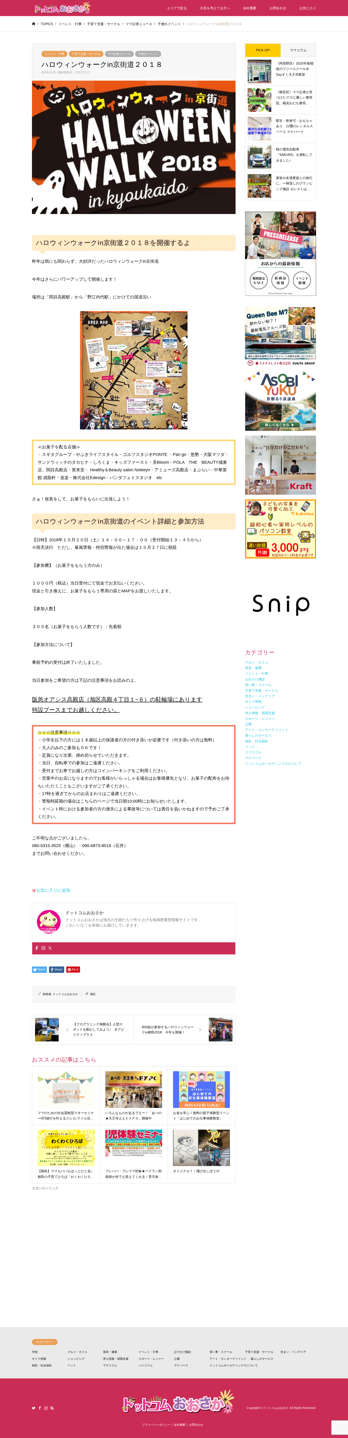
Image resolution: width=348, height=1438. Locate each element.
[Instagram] (43, 948)
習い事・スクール (221, 1352)
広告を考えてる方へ (215, 8)
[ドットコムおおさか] (61, 8)
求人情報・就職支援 (116, 1358)
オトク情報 (39, 1358)
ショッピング (76, 1358)
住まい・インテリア (293, 1352)
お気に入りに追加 (53, 890)
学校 (35, 1352)
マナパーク (181, 1365)
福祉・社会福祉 (42, 1365)
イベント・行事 (54, 54)
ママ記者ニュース (119, 54)
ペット (71, 1365)
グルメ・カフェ (77, 1352)
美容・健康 (110, 1352)
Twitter (33, 1408)
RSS (52, 1408)
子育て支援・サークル (86, 54)
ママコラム (298, 50)
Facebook (39, 1408)
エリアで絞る (177, 8)
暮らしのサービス (262, 1358)
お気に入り (307, 8)
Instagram (46, 1408)
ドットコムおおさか (65, 994)
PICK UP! (263, 50)
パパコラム (145, 1365)
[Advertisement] (134, 1241)
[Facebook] (37, 948)
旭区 (93, 994)
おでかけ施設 (182, 1352)
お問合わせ (278, 8)
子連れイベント (148, 54)
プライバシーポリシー (156, 1424)
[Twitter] (50, 948)
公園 (177, 1358)
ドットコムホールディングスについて (234, 1365)
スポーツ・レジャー (151, 1358)
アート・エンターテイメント (228, 1358)
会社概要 (249, 8)
